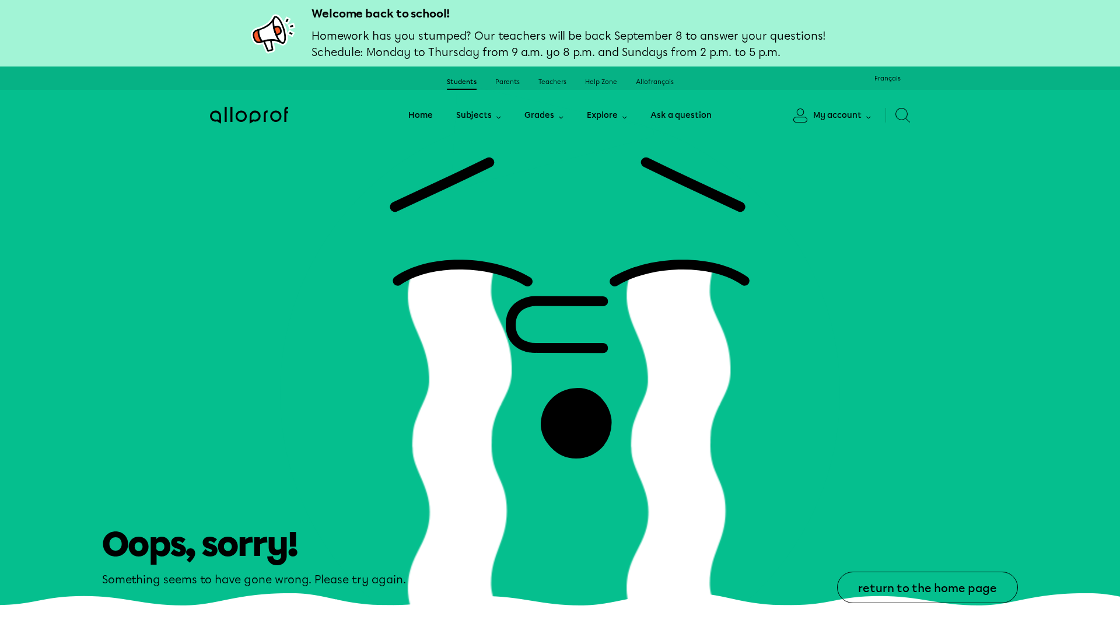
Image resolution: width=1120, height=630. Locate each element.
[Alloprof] (249, 115)
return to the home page (927, 588)
